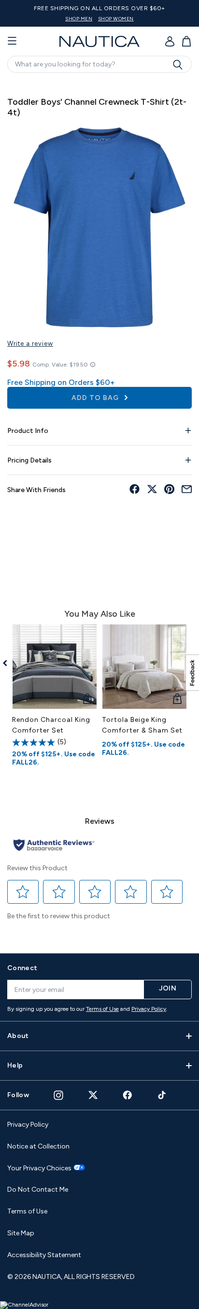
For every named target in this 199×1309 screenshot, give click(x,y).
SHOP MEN (78, 19)
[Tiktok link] (162, 1095)
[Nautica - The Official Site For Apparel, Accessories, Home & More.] (99, 41)
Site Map (20, 1233)
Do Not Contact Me (37, 1189)
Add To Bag (96, 398)
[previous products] (8, 663)
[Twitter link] (93, 1095)
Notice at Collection (38, 1146)
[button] (23, 892)
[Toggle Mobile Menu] (12, 41)
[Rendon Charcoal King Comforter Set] (55, 666)
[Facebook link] (127, 1095)
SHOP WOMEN (116, 19)
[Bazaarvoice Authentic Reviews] (54, 846)
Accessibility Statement (44, 1255)
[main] (99, 511)
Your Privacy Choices (39, 1168)
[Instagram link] (58, 1095)
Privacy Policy (148, 1009)
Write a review (30, 343)
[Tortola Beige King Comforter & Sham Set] (144, 666)
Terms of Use (102, 1009)
